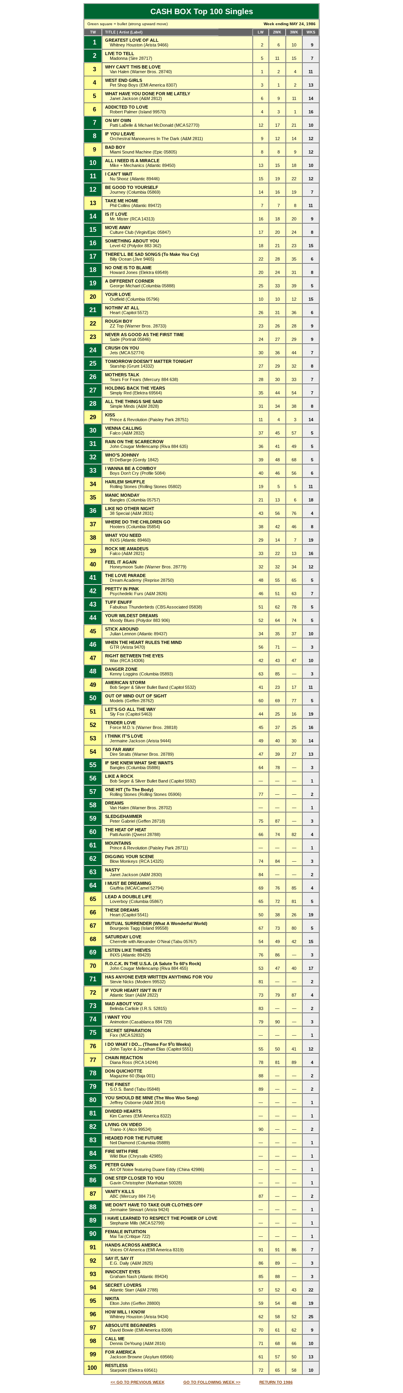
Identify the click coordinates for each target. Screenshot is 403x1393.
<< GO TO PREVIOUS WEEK (138, 1382)
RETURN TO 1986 (276, 1382)
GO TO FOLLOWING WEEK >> (211, 1382)
